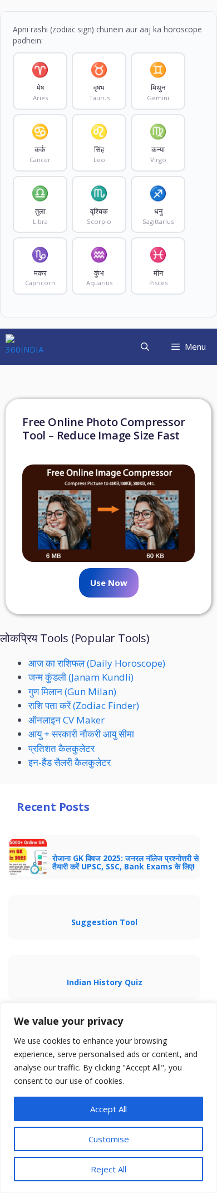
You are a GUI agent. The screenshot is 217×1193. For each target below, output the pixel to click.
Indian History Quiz (104, 982)
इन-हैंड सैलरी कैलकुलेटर (69, 762)
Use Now (108, 582)
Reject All (108, 1169)
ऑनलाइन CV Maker (66, 719)
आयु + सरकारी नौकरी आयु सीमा (81, 733)
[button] (145, 347)
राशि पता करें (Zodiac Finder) (83, 705)
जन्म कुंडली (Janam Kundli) (81, 677)
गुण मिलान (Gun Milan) (72, 691)
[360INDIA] (24, 347)
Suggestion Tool (104, 922)
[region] (108, 1098)
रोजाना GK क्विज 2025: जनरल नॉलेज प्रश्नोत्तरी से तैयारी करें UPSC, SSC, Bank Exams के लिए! (125, 862)
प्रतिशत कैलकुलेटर (61, 748)
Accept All (108, 1108)
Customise (108, 1139)
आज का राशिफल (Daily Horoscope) (96, 663)
